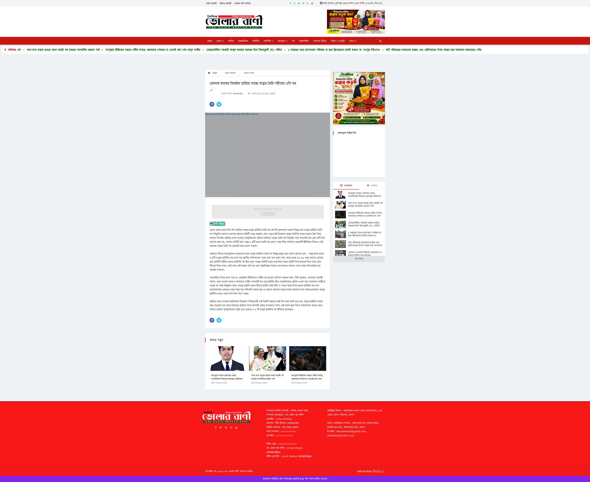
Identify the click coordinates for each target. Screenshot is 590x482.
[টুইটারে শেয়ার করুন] (218, 104)
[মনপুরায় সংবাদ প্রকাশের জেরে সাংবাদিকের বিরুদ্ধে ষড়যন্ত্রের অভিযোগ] (341, 195)
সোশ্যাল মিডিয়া (319, 41)
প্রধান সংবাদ (230, 73)
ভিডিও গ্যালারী (225, 3)
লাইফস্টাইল (304, 41)
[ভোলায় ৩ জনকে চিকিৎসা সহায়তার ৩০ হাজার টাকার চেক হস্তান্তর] (341, 254)
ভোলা (219, 41)
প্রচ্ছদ (209, 41)
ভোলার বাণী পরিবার (242, 3)
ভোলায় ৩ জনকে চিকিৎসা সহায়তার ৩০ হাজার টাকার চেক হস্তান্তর (480, 50)
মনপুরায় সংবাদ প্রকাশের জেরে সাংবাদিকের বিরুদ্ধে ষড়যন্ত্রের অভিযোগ (364, 195)
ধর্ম (293, 41)
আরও (351, 41)
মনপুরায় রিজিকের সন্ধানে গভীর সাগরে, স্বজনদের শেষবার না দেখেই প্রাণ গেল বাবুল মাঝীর (102, 50)
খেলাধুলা (281, 41)
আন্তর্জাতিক (243, 41)
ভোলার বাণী (233, 471)
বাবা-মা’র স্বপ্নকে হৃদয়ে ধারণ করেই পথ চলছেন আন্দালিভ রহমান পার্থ (365, 204)
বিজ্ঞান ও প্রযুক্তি (338, 41)
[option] (100, 50)
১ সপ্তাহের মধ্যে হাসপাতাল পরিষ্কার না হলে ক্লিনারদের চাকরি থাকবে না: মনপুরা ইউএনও (284, 50)
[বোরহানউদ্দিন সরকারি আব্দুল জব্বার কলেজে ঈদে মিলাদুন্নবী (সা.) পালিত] (341, 224)
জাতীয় (231, 41)
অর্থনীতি (255, 41)
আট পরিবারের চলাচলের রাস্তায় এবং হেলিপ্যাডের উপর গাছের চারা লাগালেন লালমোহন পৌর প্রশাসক (388, 50)
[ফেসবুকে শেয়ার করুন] (211, 104)
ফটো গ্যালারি (211, 3)
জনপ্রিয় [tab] (373, 185)
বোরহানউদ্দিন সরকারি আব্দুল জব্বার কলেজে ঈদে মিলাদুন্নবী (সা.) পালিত (194, 50)
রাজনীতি (267, 41)
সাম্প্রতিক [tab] (347, 185)
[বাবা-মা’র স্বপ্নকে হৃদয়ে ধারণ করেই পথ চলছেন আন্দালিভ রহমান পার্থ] (341, 205)
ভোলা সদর (249, 73)
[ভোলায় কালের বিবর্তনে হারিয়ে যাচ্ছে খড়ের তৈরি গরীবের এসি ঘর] (267, 155)
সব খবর (359, 259)
